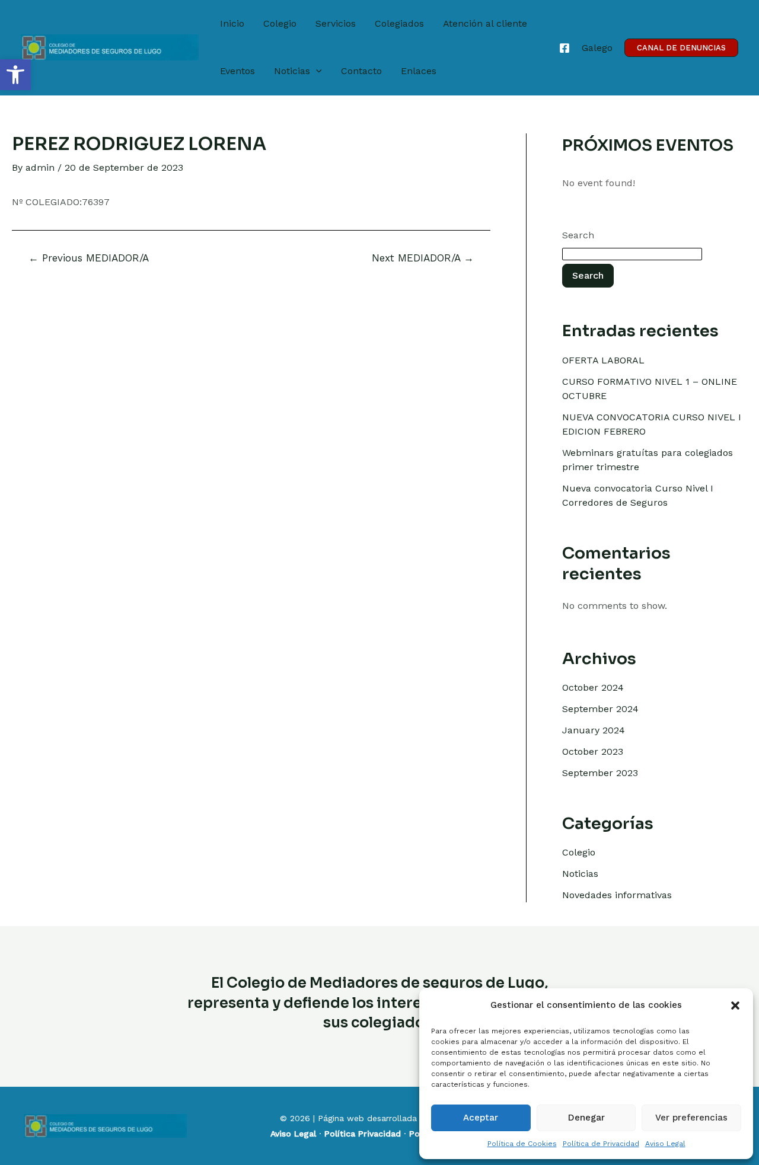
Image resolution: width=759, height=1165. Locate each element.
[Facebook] (564, 48)
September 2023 (600, 772)
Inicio (232, 23)
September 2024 (600, 708)
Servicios (335, 23)
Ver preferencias (691, 1117)
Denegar (586, 1117)
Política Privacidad (362, 1133)
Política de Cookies (522, 1144)
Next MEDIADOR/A (423, 258)
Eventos (237, 70)
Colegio (279, 23)
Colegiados (399, 23)
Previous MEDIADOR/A (88, 258)
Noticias (292, 70)
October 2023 (592, 751)
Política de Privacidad (601, 1144)
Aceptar (480, 1117)
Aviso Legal (665, 1144)
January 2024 (593, 730)
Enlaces (418, 70)
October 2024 (593, 687)
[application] (316, 71)
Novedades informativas (617, 895)
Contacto (361, 70)
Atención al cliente (485, 23)
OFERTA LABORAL (603, 360)
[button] (15, 74)
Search (578, 235)
